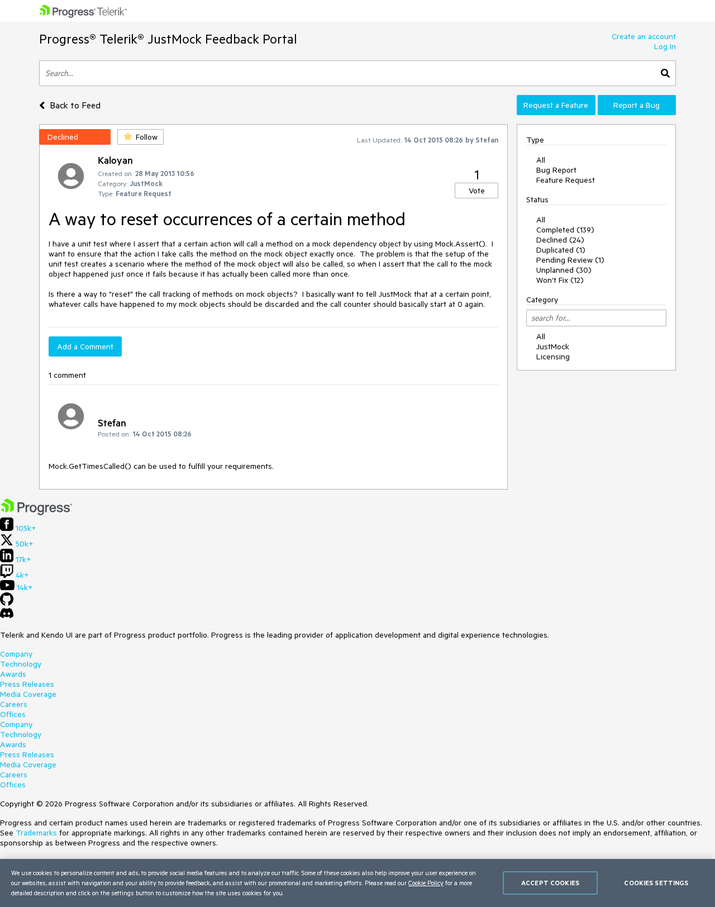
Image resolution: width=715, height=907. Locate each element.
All (540, 160)
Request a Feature (555, 105)
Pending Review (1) (570, 260)
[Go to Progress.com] (36, 512)
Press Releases (27, 684)
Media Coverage (28, 694)
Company (16, 654)
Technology (20, 664)
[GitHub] (6, 603)
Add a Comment (85, 346)
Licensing (553, 357)
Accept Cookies (550, 882)
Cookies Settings (656, 882)
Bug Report (556, 170)
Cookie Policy (426, 882)
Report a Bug (636, 105)
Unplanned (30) (564, 270)
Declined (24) (560, 240)
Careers (13, 704)
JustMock (552, 346)
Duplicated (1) (560, 250)
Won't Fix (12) (560, 280)
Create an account (644, 36)
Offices (13, 714)
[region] (357, 883)
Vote (477, 191)
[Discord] (6, 616)
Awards (13, 674)
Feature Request (565, 180)
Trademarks (36, 833)
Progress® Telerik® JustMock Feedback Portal (168, 39)
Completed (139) (565, 230)
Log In (665, 46)
